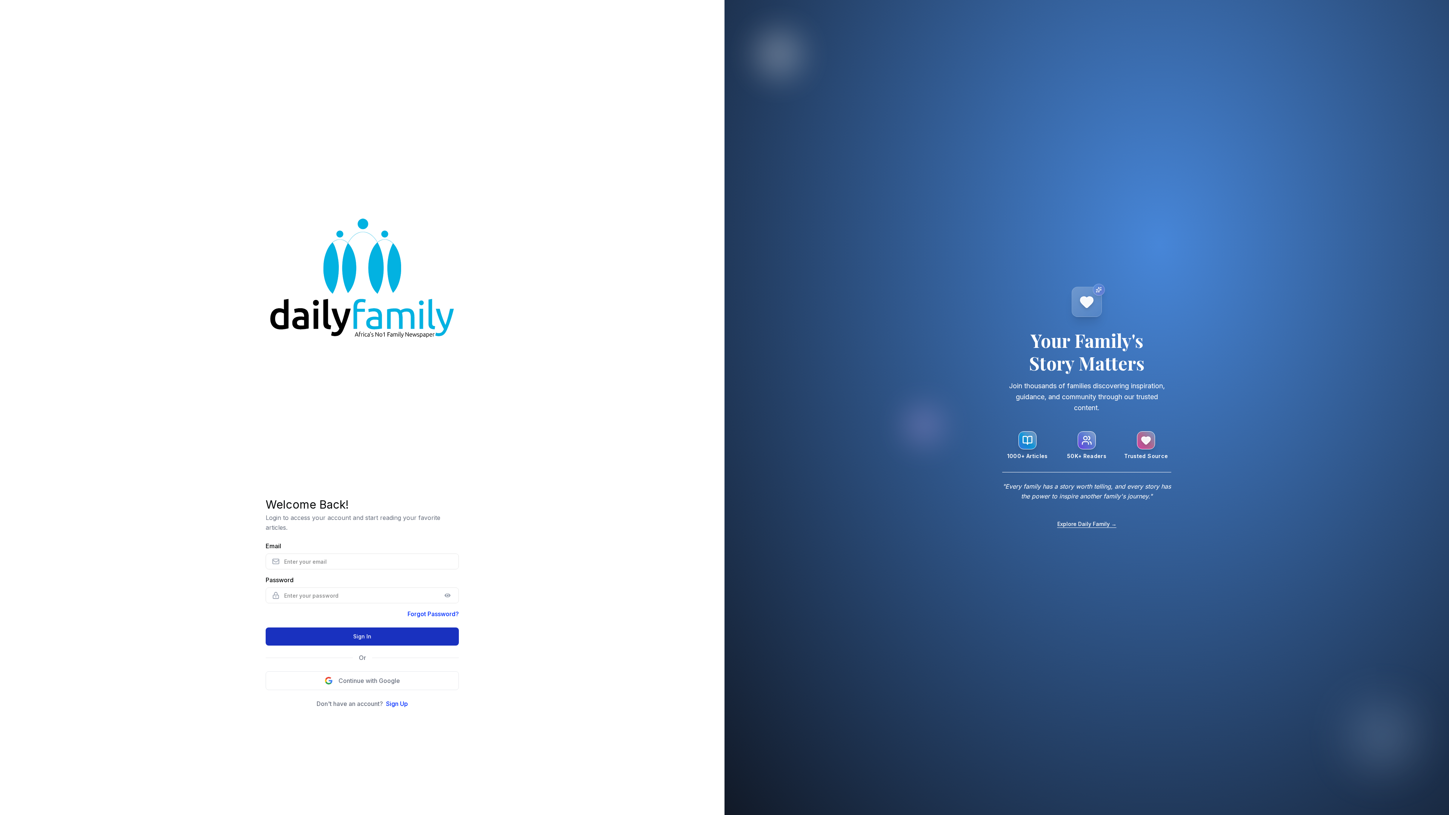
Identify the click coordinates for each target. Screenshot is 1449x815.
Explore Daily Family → (1087, 524)
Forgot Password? (433, 614)
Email (273, 546)
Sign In (362, 636)
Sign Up (397, 703)
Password (280, 580)
